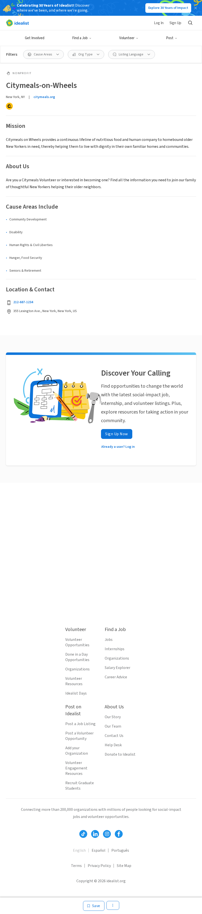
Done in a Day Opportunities (77, 657)
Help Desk (113, 745)
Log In (159, 23)
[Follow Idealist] (83, 834)
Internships (114, 649)
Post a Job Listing (80, 724)
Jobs (109, 639)
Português (120, 850)
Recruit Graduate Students (79, 785)
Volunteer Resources (74, 681)
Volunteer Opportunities (77, 642)
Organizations (77, 669)
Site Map (124, 865)
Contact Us (114, 735)
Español (98, 850)
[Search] (190, 23)
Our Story (113, 717)
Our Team (113, 726)
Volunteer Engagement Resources (76, 768)
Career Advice (116, 677)
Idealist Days (76, 693)
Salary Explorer (117, 667)
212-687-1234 (23, 302)
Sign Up (175, 23)
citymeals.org (44, 97)
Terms (76, 865)
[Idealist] (17, 22)
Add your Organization (76, 750)
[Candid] (9, 106)
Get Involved (34, 38)
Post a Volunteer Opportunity (79, 736)
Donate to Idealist (120, 754)
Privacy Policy (99, 865)
